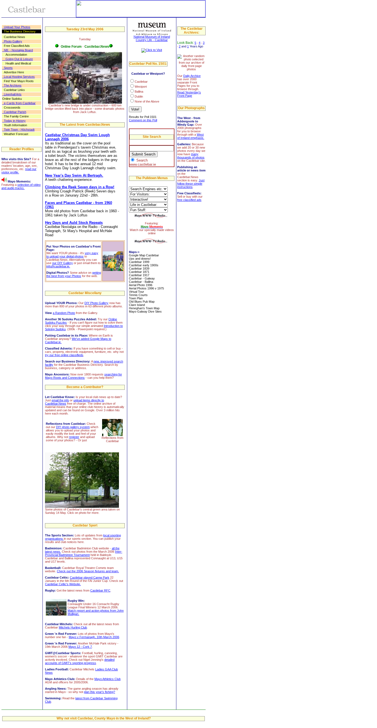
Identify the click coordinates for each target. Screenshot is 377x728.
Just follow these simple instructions (191, 184)
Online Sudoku (12, 98)
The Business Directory (19, 31)
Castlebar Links (13, 90)
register (74, 437)
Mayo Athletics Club (107, 679)
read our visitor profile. (18, 170)
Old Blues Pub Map (142, 301)
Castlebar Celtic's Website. (63, 584)
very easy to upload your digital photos (72, 254)
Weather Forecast (15, 134)
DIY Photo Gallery (96, 303)
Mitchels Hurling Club (73, 627)
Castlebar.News (13, 37)
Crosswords (11, 107)
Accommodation (14, 54)
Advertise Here (13, 72)
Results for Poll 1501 (142, 117)
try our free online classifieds (64, 355)
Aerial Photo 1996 (140, 285)
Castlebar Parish (14, 112)
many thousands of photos (191, 155)
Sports (7, 67)
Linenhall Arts (12, 94)
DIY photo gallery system (73, 427)
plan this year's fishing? (99, 692)
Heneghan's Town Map (144, 308)
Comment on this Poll (143, 120)
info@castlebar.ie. (58, 266)
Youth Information (14, 125)
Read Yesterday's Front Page (189, 94)
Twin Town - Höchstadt (18, 129)
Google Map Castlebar (144, 255)
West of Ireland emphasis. (190, 136)
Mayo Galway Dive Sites (145, 311)
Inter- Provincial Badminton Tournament (83, 553)
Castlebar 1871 (139, 271)
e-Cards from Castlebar (19, 103)
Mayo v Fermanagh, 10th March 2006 (94, 637)
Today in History (14, 120)
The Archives (12, 85)
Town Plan (136, 298)
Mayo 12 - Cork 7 (80, 646)
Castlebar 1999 (139, 262)
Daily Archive (192, 75)
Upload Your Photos (16, 27)
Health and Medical (16, 63)
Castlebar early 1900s (143, 265)
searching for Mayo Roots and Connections (83, 376)
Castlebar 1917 (139, 275)
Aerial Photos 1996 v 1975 (146, 288)
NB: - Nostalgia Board (17, 50)
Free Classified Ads (16, 45)
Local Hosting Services (18, 76)
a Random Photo (64, 313)
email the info (60, 400)
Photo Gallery (12, 41)
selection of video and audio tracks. (21, 186)
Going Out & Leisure (17, 59)
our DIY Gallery (62, 263)
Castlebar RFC (100, 590)
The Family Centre (15, 116)
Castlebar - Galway (142, 278)
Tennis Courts (138, 295)
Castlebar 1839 (139, 268)
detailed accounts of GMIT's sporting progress (80, 661)
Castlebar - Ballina (141, 281)
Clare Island (137, 305)
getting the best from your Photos (73, 274)
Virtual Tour (136, 291)
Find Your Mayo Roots (18, 81)
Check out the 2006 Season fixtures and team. (88, 571)
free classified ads (189, 200)
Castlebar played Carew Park (89, 577)
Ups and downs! (140, 258)
